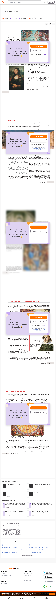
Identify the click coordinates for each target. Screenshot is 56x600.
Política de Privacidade (40, 58)
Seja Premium (4, 583)
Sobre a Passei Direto (28, 573)
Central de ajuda (27, 580)
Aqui (45, 54)
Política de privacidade (28, 577)
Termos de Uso (35, 58)
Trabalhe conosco (27, 575)
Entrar (51, 2)
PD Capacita (4, 577)
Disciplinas (3, 573)
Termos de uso (27, 578)
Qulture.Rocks (4, 587)
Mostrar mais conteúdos (27, 555)
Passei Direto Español (6, 578)
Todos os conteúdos (6, 575)
